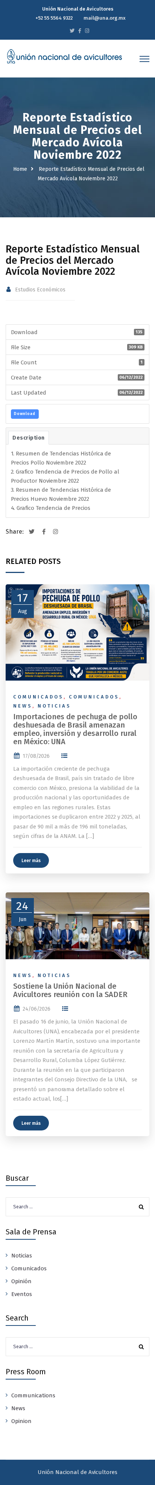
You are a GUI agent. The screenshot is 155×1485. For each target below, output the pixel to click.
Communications (33, 1395)
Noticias (54, 706)
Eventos (21, 1294)
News (22, 706)
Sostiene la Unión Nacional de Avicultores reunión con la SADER (70, 990)
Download (24, 414)
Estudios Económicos (40, 289)
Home (20, 169)
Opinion (21, 1421)
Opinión (21, 1281)
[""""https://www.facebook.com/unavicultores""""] (79, 31)
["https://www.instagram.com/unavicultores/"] (87, 31)
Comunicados (38, 697)
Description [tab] (28, 437)
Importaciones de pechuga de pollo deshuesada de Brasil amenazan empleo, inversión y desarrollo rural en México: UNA (75, 729)
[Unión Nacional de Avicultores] (64, 56)
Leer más (31, 860)
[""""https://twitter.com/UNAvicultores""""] (72, 31)
